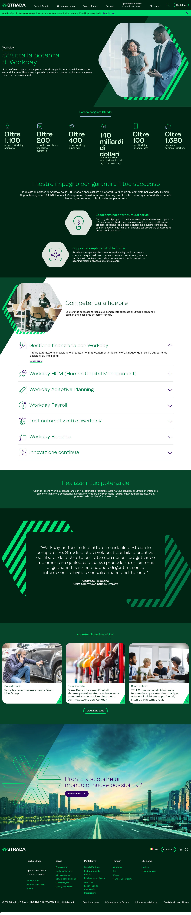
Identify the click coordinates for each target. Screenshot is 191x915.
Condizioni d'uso (91, 902)
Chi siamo (155, 6)
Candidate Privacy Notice (176, 902)
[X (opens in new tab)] (186, 849)
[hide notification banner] (187, 13)
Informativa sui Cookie (146, 902)
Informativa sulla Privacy (117, 902)
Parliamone (74, 793)
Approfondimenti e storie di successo (132, 5)
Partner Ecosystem (122, 879)
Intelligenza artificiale (94, 878)
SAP (115, 871)
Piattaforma (90, 861)
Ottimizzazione (62, 875)
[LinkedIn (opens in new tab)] (180, 849)
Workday (117, 867)
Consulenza (61, 867)
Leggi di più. (109, 13)
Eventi (30, 888)
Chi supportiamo (66, 6)
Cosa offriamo (90, 6)
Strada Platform (92, 867)
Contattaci (181, 5)
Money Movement (64, 886)
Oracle (116, 875)
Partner (110, 6)
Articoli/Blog (33, 880)
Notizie (145, 867)
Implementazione (63, 871)
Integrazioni (90, 893)
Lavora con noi (149, 871)
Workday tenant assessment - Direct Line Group (29, 692)
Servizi (58, 861)
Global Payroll (62, 882)
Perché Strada (41, 6)
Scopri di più (36, 361)
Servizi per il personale (66, 879)
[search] (168, 5)
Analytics (88, 882)
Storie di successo (36, 884)
